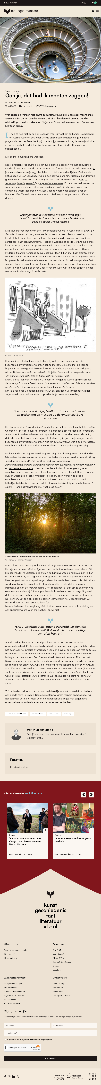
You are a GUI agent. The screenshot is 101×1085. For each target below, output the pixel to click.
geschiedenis (50, 910)
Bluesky (31, 737)
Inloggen (85, 3)
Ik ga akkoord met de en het (29, 1039)
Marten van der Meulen (20, 102)
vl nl (50, 926)
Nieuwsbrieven (10, 987)
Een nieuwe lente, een (72, 840)
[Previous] (83, 794)
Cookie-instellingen (12, 1003)
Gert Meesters (15, 854)
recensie (71, 835)
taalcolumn (54, 714)
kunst (50, 904)
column (16, 91)
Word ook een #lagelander (15, 950)
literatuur (51, 921)
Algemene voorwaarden (14, 995)
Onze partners (10, 958)
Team (62, 962)
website (79, 734)
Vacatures (57, 970)
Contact (56, 966)
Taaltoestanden (49, 106)
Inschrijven (50, 1058)
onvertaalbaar (37, 714)
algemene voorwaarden (30, 1039)
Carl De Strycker (62, 854)
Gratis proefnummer (61, 995)
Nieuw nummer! (10, 3)
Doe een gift (9, 954)
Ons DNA (57, 950)
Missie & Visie (58, 958)
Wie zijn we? (58, 954)
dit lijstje (51, 372)
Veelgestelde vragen (13, 983)
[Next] (91, 794)
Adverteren (58, 991)
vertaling (67, 714)
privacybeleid (47, 1039)
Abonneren (58, 987)
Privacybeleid (10, 999)
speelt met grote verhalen (27, 840)
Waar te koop (59, 983)
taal (50, 915)
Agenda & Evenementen (14, 991)
